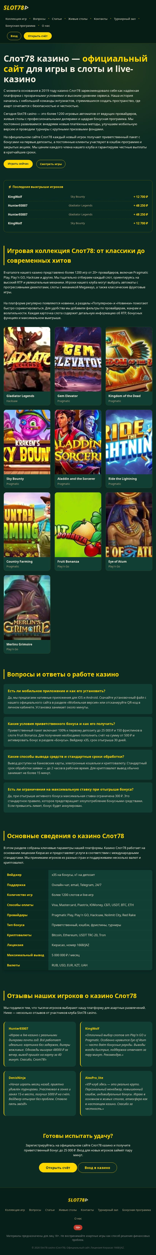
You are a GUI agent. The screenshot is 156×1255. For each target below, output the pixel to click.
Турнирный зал (125, 19)
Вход (14, 36)
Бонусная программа (20, 25)
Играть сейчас (18, 163)
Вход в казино (97, 1167)
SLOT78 (16, 7)
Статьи (57, 19)
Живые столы (78, 19)
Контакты (100, 19)
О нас (46, 25)
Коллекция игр (16, 19)
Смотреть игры (51, 164)
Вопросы (39, 19)
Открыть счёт (38, 36)
